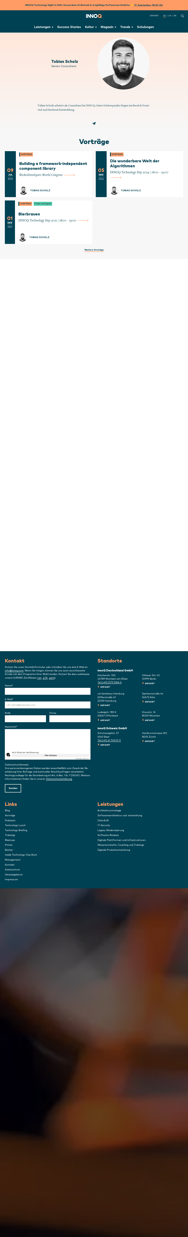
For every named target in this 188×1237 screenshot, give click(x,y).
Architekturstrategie (109, 810)
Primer (9, 845)
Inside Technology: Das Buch (21, 855)
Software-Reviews (108, 835)
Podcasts (10, 820)
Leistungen (42, 27)
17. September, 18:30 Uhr (148, 5)
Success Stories (69, 27)
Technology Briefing (16, 830)
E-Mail (16, 699)
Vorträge (10, 815)
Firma (52, 713)
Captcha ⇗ (83, 758)
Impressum (11, 879)
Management (12, 860)
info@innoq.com (14, 670)
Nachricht (19, 727)
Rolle (7, 713)
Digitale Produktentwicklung (114, 850)
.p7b (45, 678)
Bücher (9, 850)
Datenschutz (12, 869)
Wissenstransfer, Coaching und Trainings (121, 845)
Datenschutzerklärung (59, 779)
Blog (7, 810)
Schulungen (145, 27)
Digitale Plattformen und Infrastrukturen (122, 840)
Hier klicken (51, 755)
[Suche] (182, 16)
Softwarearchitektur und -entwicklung (120, 815)
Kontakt (154, 16)
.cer (39, 678)
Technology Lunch (15, 825)
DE (164, 16)
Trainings (10, 835)
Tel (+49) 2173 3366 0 (110, 682)
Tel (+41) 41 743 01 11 (109, 740)
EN (175, 16)
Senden (13, 788)
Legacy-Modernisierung (111, 830)
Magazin (107, 27)
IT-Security (104, 825)
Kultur (89, 27)
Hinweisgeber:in (14, 874)
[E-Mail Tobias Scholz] (94, 124)
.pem (51, 678)
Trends (125, 27)
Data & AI (103, 820)
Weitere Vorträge (94, 250)
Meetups (10, 840)
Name (16, 685)
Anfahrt (105, 687)
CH (169, 16)
